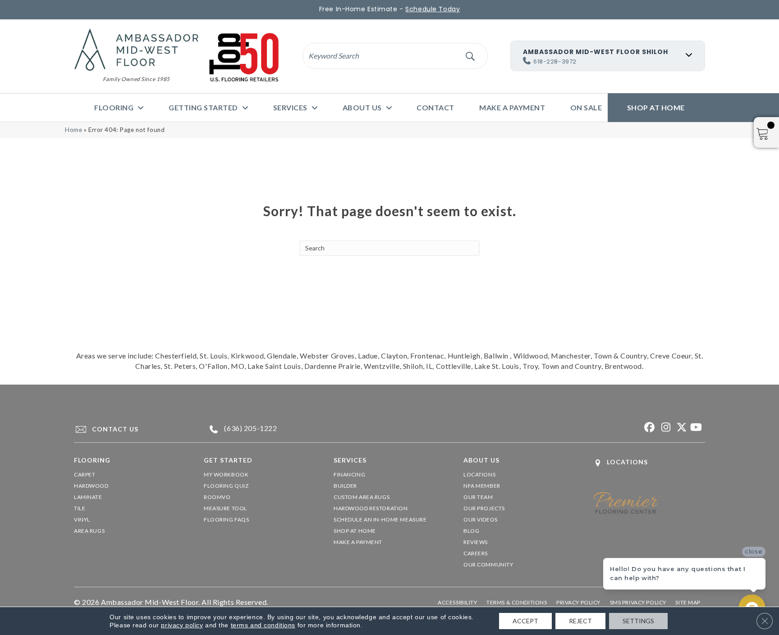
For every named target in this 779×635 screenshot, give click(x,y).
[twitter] (680, 427)
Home (73, 129)
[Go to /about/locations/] (649, 462)
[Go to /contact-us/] (130, 429)
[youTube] (695, 427)
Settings (638, 621)
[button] (470, 55)
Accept (525, 621)
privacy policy (182, 625)
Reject (580, 621)
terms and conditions (263, 625)
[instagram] (664, 427)
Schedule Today (432, 9)
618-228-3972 (555, 61)
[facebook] (648, 427)
